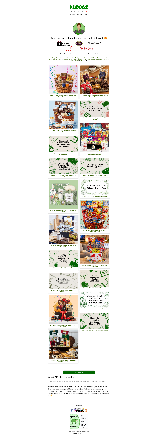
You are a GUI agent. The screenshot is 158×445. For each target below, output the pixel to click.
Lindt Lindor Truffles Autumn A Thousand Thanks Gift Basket (63, 326)
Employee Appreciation (81, 58)
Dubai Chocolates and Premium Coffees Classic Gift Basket (63, 246)
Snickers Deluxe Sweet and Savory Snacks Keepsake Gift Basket (94, 231)
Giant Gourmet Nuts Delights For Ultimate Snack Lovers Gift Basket (63, 96)
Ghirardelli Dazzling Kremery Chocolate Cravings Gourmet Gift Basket (95, 96)
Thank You (83, 60)
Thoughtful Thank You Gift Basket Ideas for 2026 (95, 330)
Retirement (80, 59)
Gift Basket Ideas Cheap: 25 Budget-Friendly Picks (94, 196)
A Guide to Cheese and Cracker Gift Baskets (95, 287)
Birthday (52, 58)
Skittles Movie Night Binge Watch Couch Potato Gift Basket (94, 266)
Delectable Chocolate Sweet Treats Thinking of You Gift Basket (63, 131)
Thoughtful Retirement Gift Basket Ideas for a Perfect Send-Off (63, 153)
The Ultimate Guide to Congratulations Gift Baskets (94, 118)
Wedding (76, 60)
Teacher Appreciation (96, 59)
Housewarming (57, 59)
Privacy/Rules (79, 405)
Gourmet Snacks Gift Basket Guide (94, 309)
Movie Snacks (66, 59)
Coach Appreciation (69, 58)
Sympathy (87, 59)
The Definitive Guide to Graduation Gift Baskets (95, 175)
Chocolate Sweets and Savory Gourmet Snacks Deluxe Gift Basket (63, 361)
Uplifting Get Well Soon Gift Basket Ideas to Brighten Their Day (63, 268)
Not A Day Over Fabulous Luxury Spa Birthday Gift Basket (63, 211)
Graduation (100, 58)
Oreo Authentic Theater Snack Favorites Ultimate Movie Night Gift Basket (95, 153)
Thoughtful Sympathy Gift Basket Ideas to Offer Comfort (63, 176)
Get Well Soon (92, 58)
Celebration (59, 58)
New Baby (73, 59)
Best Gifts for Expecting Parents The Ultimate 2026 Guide (63, 290)
